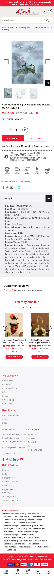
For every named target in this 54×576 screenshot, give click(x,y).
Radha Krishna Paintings (28, 532)
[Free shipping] (17, 170)
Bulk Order (32, 442)
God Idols (7, 544)
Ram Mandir (7, 404)
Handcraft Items (25, 541)
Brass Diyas (8, 529)
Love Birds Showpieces (37, 529)
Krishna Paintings (11, 535)
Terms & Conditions (10, 500)
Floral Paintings (10, 547)
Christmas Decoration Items (13, 514)
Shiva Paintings (10, 541)
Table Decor (20, 529)
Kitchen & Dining (9, 388)
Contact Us (7, 470)
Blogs (4, 423)
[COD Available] (27, 170)
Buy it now (36, 138)
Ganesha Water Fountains (14, 520)
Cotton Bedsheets (27, 535)
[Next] (48, 61)
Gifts (4, 392)
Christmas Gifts (33, 514)
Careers (31, 438)
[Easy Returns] (36, 170)
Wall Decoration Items (12, 538)
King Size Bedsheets (31, 538)
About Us (32, 434)
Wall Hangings (9, 532)
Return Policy (8, 485)
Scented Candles (10, 517)
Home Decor (7, 380)
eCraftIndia (23, 209)
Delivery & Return (10, 181)
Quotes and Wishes (10, 415)
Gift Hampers (8, 400)
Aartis (4, 419)
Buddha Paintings (11, 526)
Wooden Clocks (41, 541)
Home (4, 28)
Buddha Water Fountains (27, 523)
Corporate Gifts (35, 450)
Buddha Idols (26, 526)
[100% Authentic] (7, 170)
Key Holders (38, 526)
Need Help (26, 181)
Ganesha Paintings (34, 520)
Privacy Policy (8, 478)
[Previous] (6, 61)
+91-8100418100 (13, 453)
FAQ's (4, 474)
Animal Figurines (25, 547)
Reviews (31, 446)
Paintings (6, 384)
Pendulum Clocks (39, 517)
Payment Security (10, 482)
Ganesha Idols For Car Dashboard (27, 544)
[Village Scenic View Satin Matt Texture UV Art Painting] (20, 325)
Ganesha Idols (9, 523)
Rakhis (5, 396)
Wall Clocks (24, 517)
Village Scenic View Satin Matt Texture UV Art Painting (20, 341)
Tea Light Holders (10, 550)
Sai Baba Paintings (42, 547)
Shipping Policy (9, 496)
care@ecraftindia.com (15, 447)
